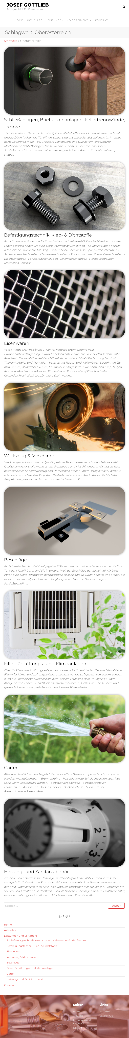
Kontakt (101, 20)
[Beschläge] (64, 520)
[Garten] (64, 728)
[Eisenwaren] (64, 304)
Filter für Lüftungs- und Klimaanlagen (45, 663)
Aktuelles (34, 20)
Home (19, 20)
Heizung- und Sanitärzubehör (36, 871)
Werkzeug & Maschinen (30, 455)
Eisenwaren (16, 343)
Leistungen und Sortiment (67, 20)
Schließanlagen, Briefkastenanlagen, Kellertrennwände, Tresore (46, 940)
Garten (11, 767)
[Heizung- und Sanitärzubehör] (64, 832)
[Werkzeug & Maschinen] (64, 416)
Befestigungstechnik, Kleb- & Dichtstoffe (48, 235)
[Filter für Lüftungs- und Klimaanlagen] (64, 624)
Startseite (10, 40)
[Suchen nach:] (64, 906)
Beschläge (15, 559)
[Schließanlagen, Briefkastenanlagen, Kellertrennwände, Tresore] (64, 80)
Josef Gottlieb (28, 5)
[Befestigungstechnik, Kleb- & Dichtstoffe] (64, 195)
